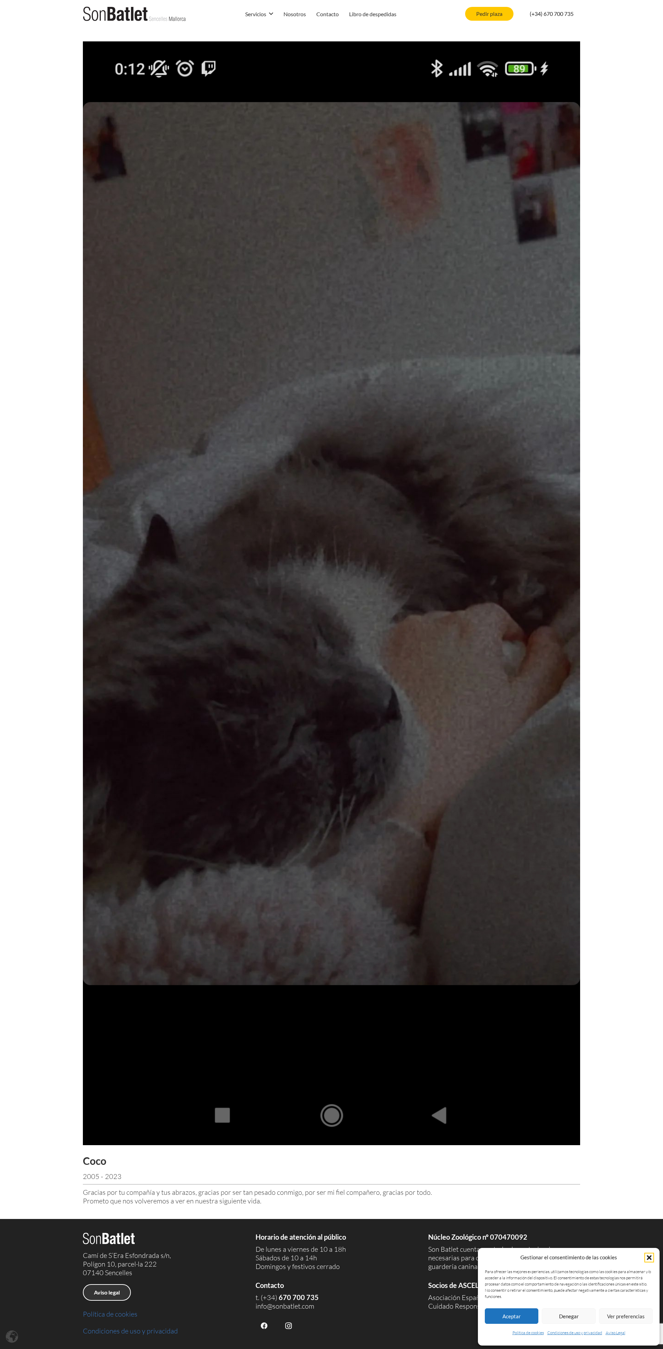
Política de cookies (528, 1332)
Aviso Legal (615, 1332)
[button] (649, 1257)
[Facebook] (264, 1326)
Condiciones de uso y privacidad (574, 1332)
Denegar (569, 1316)
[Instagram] (288, 1326)
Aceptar (511, 1316)
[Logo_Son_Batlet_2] (134, 14)
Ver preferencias (626, 1316)
